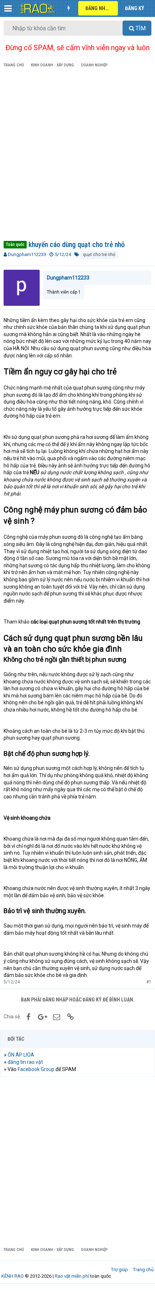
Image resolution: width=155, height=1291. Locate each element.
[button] (8, 8)
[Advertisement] (77, 155)
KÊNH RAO (12, 1276)
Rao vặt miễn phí (72, 1276)
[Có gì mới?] (68, 8)
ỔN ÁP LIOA (21, 1055)
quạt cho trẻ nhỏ (99, 254)
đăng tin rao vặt (25, 1062)
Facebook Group (36, 1069)
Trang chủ (143, 1269)
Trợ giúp (119, 1269)
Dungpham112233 (27, 254)
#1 (148, 981)
